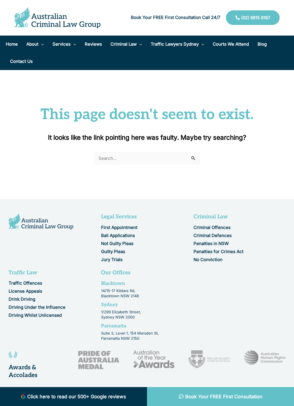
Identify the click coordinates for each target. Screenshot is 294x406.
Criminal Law (211, 216)
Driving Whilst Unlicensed (35, 315)
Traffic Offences (25, 283)
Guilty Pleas (113, 251)
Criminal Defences (213, 235)
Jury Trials (112, 259)
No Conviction (208, 259)
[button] (41, 44)
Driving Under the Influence (37, 307)
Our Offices (115, 272)
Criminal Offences (212, 227)
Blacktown (113, 283)
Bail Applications (118, 235)
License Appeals (25, 291)
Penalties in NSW (211, 243)
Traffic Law (23, 272)
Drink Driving (22, 299)
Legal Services (119, 216)
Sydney (109, 305)
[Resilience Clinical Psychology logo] (41, 221)
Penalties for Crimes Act (218, 251)
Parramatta (113, 326)
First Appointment (119, 227)
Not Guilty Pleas (117, 243)
